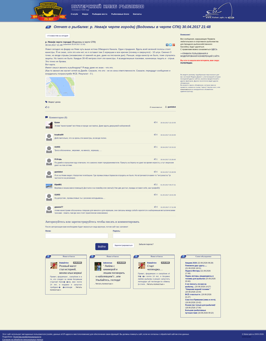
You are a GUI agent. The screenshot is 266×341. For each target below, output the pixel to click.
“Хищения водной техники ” (197, 289)
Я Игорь (58, 159)
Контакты (137, 14)
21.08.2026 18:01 (193, 268)
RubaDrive (64, 263)
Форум (85, 14)
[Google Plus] (173, 44)
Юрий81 (58, 185)
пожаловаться (157, 107)
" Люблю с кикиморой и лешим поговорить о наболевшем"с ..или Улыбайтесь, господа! (110, 273)
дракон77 (58, 207)
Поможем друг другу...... (196, 266)
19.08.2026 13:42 (193, 302)
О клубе (74, 14)
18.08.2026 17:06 (193, 308)
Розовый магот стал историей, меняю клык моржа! (70, 269)
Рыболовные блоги (120, 14)
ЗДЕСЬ (214, 49)
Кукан (57, 122)
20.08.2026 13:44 (193, 292)
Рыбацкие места (99, 14)
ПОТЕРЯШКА (186, 63)
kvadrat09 (58, 135)
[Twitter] (170, 44)
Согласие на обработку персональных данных (22, 340)
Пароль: (116, 231)
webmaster (246, 337)
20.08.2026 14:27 (202, 287)
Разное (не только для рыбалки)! (200, 305)
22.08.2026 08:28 (205, 263)
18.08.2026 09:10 (205, 313)
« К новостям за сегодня (57, 36)
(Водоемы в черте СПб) (70, 42)
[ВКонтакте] (167, 44)
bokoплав (107, 263)
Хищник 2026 (191, 263)
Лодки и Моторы (192, 271)
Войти (102, 246)
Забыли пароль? (146, 244)
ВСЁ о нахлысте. (193, 294)
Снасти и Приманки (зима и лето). (200, 300)
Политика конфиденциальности (27, 337)
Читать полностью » (104, 284)
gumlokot (172, 107)
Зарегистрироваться (124, 245)
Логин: (48, 231)
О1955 (57, 147)
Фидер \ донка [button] (54, 102)
